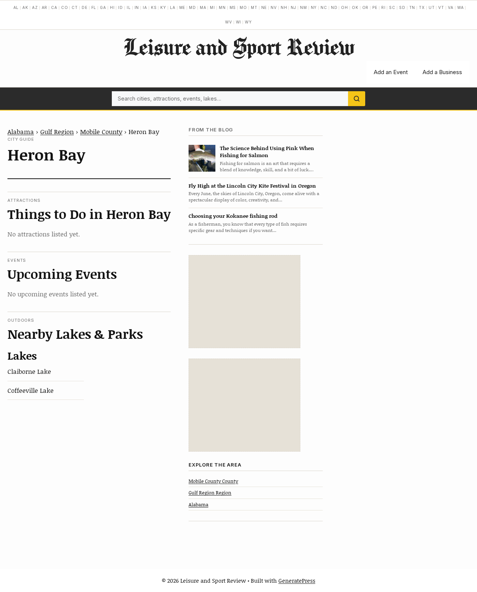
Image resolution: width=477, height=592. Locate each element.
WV (228, 22)
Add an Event (391, 72)
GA (103, 7)
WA (460, 7)
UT (432, 7)
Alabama (20, 131)
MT (254, 7)
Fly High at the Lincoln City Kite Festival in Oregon (252, 186)
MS (233, 7)
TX (422, 7)
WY (248, 22)
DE (85, 7)
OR (365, 7)
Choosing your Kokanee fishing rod (233, 216)
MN (222, 7)
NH (284, 7)
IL (129, 7)
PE (375, 7)
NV (274, 7)
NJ (293, 7)
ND (334, 7)
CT (75, 7)
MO (243, 7)
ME (182, 7)
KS (154, 7)
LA (173, 7)
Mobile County (101, 131)
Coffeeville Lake (30, 390)
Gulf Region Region (210, 492)
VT (441, 7)
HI (112, 7)
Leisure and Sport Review (238, 47)
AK (25, 7)
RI (383, 7)
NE (264, 7)
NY (314, 7)
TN (412, 7)
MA (203, 7)
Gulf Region (57, 131)
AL (16, 7)
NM (303, 7)
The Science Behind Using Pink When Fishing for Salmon (267, 151)
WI (238, 22)
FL (94, 7)
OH (344, 7)
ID (120, 7)
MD (192, 7)
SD (402, 7)
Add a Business (442, 72)
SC (392, 7)
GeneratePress (296, 580)
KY (163, 7)
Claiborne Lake (29, 371)
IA (145, 7)
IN (137, 7)
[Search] (356, 98)
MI (212, 7)
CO (64, 7)
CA (54, 7)
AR (45, 7)
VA (451, 7)
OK (355, 7)
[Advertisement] (244, 301)
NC (323, 7)
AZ (35, 7)
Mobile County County (213, 481)
